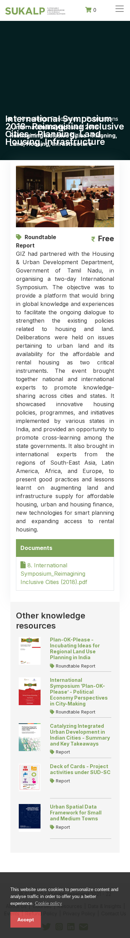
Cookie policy (48, 903)
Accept (25, 919)
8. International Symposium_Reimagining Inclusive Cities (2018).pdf (53, 573)
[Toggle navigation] (119, 8)
